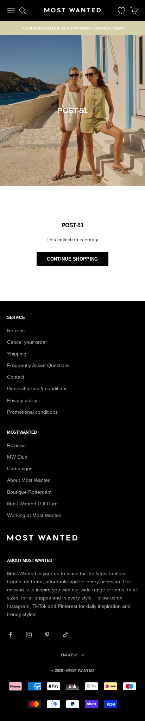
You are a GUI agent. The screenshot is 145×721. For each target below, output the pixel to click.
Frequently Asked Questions (38, 365)
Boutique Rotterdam (29, 492)
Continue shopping (72, 259)
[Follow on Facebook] (10, 634)
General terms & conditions (37, 388)
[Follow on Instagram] (28, 634)
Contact (15, 377)
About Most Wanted (29, 480)
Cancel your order (27, 342)
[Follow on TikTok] (65, 634)
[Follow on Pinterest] (47, 634)
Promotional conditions (32, 412)
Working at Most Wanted (34, 515)
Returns (16, 330)
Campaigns (19, 468)
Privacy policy (22, 400)
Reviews (16, 445)
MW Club (17, 457)
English (69, 655)
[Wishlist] (121, 10)
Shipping (16, 353)
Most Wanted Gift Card (32, 503)
